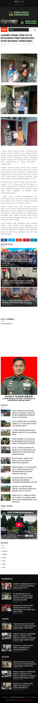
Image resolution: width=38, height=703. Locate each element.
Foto (4, 290)
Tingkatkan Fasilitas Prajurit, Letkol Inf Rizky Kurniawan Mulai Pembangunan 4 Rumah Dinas (24, 626)
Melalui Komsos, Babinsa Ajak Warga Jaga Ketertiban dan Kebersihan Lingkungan (22, 460)
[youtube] (24, 4)
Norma (4, 557)
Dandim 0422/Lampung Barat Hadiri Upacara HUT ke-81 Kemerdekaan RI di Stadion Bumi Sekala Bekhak (24, 608)
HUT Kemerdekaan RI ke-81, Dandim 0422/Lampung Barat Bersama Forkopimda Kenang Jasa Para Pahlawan (23, 597)
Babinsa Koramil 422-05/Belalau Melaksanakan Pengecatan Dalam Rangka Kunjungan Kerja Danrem (23, 441)
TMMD (3, 564)
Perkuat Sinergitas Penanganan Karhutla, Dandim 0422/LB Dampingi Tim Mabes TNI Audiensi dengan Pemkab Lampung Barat (24, 637)
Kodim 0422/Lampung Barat (18, 697)
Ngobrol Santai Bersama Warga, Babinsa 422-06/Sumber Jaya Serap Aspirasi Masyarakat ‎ (18, 282)
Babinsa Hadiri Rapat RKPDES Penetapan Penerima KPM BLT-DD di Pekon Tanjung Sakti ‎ (18, 301)
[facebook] (14, 4)
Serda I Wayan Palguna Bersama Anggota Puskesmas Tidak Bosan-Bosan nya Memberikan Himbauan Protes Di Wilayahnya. (24, 414)
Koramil (3, 46)
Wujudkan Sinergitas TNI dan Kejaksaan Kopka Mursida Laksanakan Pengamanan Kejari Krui (24, 480)
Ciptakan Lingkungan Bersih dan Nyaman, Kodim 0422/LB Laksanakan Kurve (24, 432)
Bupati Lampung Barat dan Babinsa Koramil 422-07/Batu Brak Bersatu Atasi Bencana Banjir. (24, 423)
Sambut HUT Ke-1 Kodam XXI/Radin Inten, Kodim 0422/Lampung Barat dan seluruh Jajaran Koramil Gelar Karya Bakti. (24, 498)
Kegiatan (32, 44)
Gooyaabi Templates (28, 700)
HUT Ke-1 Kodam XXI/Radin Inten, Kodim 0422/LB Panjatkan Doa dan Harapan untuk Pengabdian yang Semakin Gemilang (24, 451)
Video (3, 567)
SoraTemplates (18, 700)
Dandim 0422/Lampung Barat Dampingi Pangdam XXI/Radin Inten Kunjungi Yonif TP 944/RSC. (24, 488)
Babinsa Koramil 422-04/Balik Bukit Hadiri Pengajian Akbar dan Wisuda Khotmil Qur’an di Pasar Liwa (18, 261)
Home (4, 29)
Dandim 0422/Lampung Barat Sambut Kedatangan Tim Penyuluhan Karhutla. (23, 647)
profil (4, 561)
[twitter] (17, 4)
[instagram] (21, 4)
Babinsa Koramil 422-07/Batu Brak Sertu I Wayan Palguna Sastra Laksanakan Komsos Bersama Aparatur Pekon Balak (24, 470)
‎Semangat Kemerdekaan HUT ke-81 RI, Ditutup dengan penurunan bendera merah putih (24, 586)
